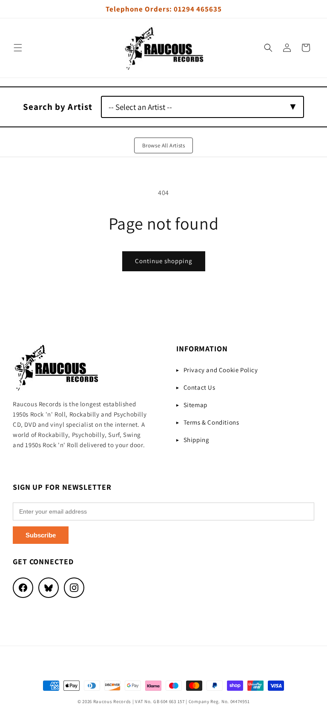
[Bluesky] (48, 587)
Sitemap (195, 405)
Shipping (196, 440)
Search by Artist (57, 106)
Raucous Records (112, 701)
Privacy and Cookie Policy (221, 370)
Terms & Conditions (211, 422)
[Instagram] (74, 587)
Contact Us (199, 387)
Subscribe (41, 535)
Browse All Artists (163, 145)
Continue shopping (163, 261)
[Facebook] (23, 587)
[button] (18, 47)
